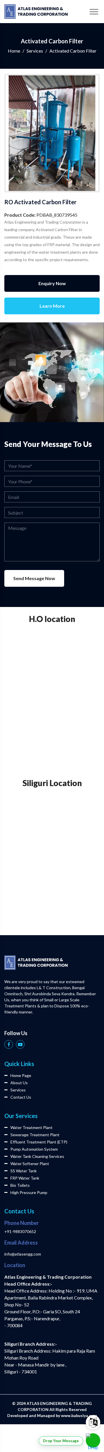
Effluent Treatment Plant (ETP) (38, 1141)
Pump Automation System (34, 1149)
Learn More (52, 306)
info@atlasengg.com (22, 1254)
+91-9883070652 (20, 1231)
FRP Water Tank (24, 1178)
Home (14, 50)
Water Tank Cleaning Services (37, 1156)
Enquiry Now (52, 283)
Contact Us (20, 1097)
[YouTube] (20, 1044)
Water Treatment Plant (31, 1127)
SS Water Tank (23, 1170)
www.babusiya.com (79, 1415)
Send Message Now (34, 578)
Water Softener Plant (29, 1163)
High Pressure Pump (28, 1192)
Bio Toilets (20, 1185)
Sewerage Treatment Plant (35, 1134)
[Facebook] (8, 1044)
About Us (19, 1082)
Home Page (20, 1075)
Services (35, 50)
